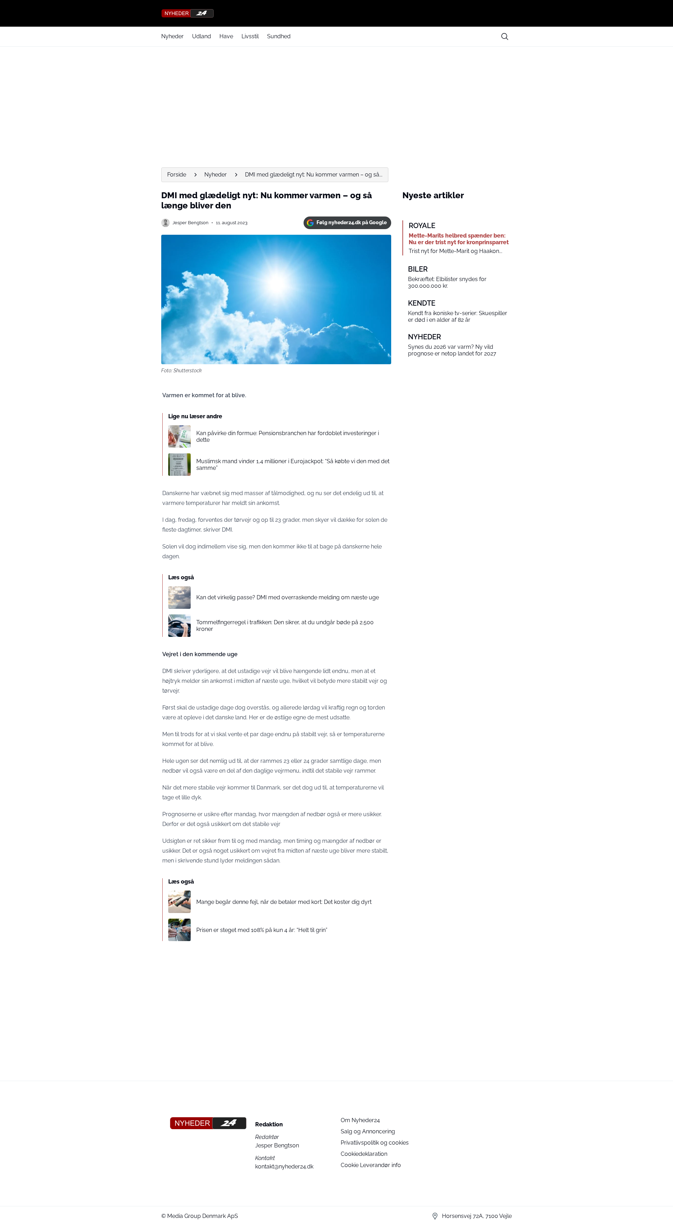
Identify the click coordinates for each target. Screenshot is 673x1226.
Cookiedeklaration (364, 1154)
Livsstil (250, 36)
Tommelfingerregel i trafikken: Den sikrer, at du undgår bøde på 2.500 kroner (285, 625)
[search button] (505, 36)
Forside (176, 174)
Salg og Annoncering (368, 1131)
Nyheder (172, 36)
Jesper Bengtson (190, 222)
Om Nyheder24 (360, 1120)
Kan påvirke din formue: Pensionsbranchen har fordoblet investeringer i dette (287, 436)
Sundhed (279, 36)
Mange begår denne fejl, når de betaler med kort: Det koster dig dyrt (284, 902)
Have (226, 36)
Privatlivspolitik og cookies (375, 1142)
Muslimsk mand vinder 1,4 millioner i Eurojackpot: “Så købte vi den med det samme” (292, 464)
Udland (201, 36)
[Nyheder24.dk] (336, 13)
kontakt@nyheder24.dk (284, 1166)
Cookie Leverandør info (371, 1165)
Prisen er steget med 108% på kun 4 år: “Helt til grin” (261, 930)
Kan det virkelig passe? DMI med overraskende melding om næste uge (287, 597)
